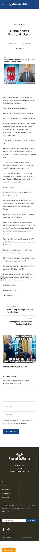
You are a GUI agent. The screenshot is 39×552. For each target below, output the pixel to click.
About (4, 486)
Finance (17, 24)
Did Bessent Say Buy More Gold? (15, 367)
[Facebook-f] (3, 529)
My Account (6, 497)
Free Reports (6, 494)
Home (4, 482)
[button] (2, 278)
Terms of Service (18, 423)
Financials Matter (7, 537)
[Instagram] (8, 529)
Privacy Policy (7, 423)
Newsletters (6, 490)
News (23, 24)
